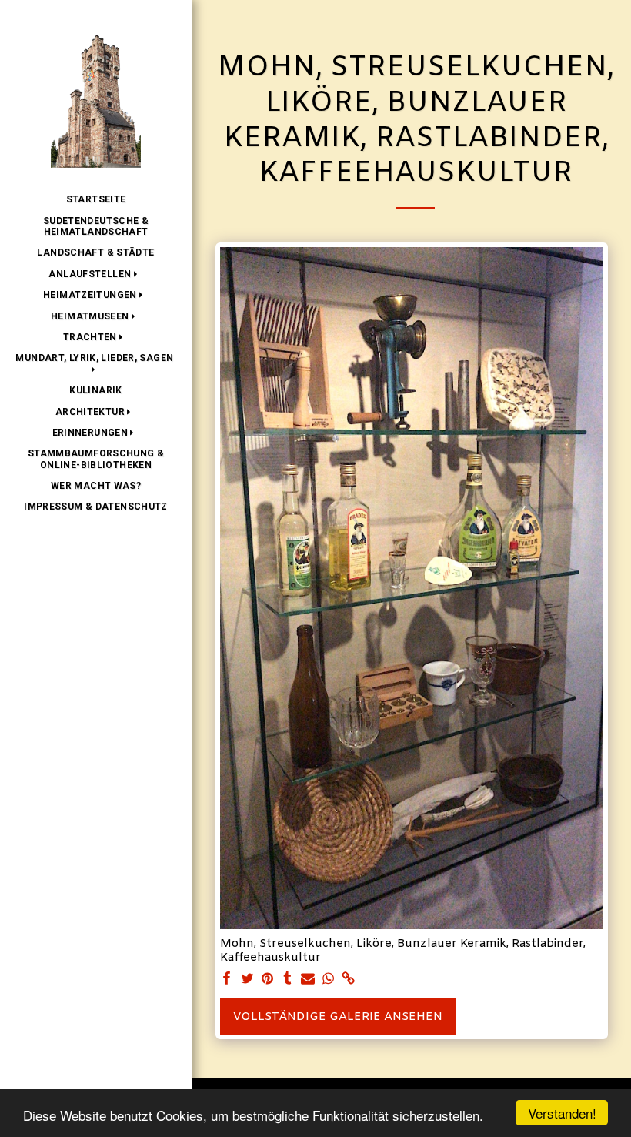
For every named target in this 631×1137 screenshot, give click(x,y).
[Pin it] (267, 979)
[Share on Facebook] (227, 979)
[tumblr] (287, 979)
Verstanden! (562, 1112)
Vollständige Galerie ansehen (337, 1017)
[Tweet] (247, 979)
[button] (95, 274)
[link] (348, 979)
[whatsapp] (328, 979)
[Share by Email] (308, 979)
